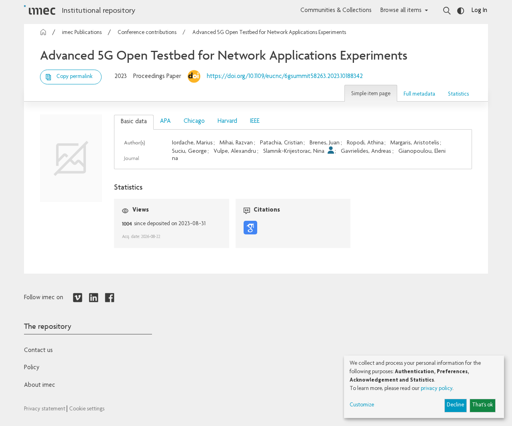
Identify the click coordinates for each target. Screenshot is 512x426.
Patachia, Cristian (281, 143)
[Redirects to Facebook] (109, 298)
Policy (31, 368)
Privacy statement (45, 409)
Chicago (194, 121)
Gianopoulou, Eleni (422, 151)
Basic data (134, 122)
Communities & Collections (336, 11)
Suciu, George (189, 151)
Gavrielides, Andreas (366, 151)
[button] (370, 93)
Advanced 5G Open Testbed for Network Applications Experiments (269, 33)
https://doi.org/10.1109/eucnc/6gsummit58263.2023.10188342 (285, 77)
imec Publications (82, 33)
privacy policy (436, 389)
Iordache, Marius (192, 143)
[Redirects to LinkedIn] (93, 298)
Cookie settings (86, 409)
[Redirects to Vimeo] (77, 298)
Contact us (38, 351)
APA (165, 121)
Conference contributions (147, 33)
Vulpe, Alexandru (235, 151)
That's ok (482, 405)
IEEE (255, 121)
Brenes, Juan (325, 143)
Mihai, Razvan (236, 143)
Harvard (227, 121)
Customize (362, 405)
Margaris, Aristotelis (414, 143)
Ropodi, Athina (365, 143)
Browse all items (401, 11)
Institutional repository (98, 11)
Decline (455, 405)
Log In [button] (479, 11)
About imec (39, 385)
